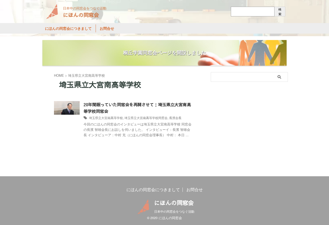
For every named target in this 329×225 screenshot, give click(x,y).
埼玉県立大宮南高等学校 (106, 117)
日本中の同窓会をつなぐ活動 (174, 211)
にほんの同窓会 (81, 14)
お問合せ (107, 28)
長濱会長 (175, 117)
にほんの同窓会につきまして (68, 28)
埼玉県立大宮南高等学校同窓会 (146, 117)
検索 (279, 11)
